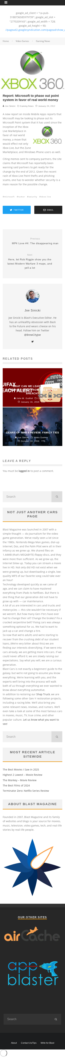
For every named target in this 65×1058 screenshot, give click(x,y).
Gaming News (27, 106)
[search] (56, 496)
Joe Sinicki (10, 106)
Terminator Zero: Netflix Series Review (26, 790)
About (14, 1043)
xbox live (46, 196)
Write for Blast (47, 1043)
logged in (24, 471)
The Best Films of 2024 (16, 785)
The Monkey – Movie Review (19, 780)
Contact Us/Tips (28, 1043)
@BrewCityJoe (32, 334)
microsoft (9, 196)
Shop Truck (43, 694)
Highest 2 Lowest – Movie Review (22, 774)
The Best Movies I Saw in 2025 (21, 769)
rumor (21, 196)
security (33, 196)
